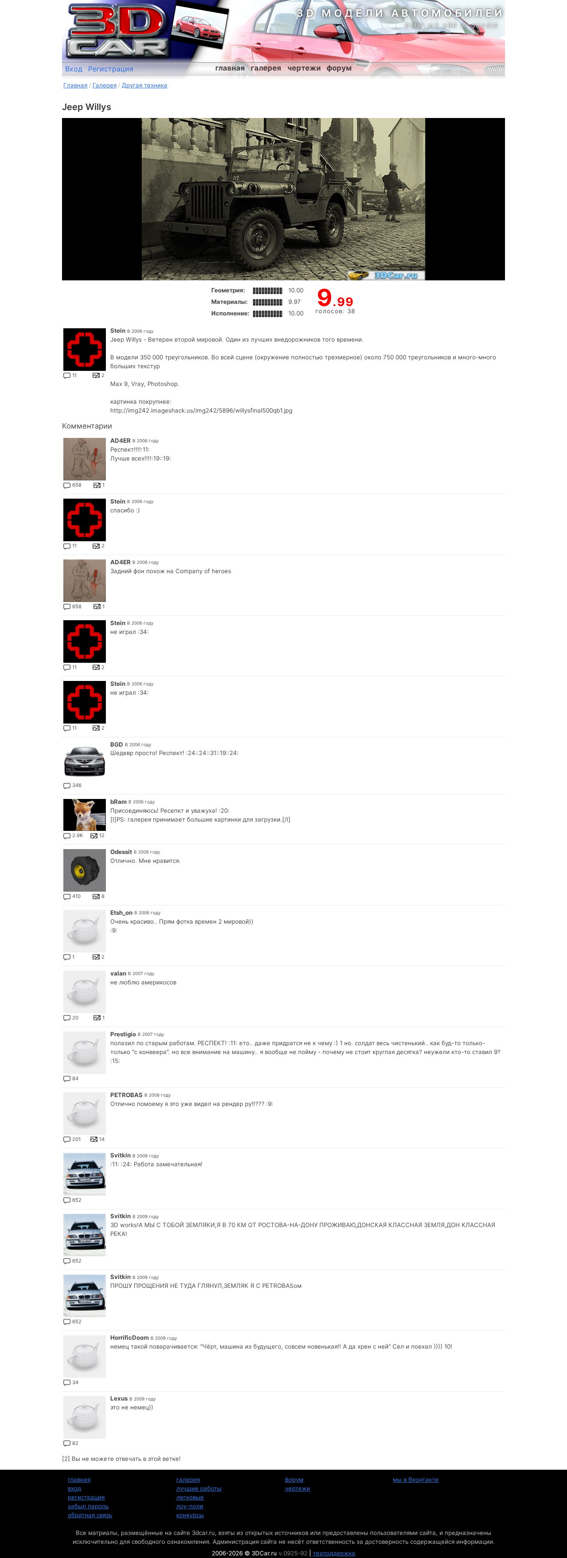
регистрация (86, 1497)
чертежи (304, 67)
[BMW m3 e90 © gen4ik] (199, 24)
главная (230, 67)
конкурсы (190, 1515)
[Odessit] (84, 870)
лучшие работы (198, 1488)
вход (74, 1488)
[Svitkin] (84, 1174)
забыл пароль (88, 1506)
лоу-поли (189, 1506)
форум (339, 67)
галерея (266, 67)
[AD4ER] (84, 459)
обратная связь (90, 1515)
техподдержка (334, 1553)
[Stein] (84, 349)
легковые (190, 1497)
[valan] (84, 992)
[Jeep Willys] (283, 199)
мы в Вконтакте (416, 1479)
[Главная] (117, 31)
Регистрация (110, 68)
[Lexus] (84, 1417)
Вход (73, 68)
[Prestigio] (84, 1052)
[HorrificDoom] (84, 1356)
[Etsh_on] (84, 931)
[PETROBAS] (84, 1113)
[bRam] (84, 815)
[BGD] (84, 761)
